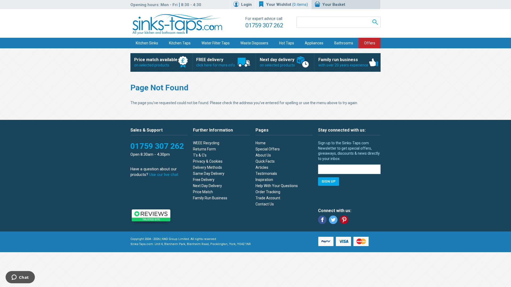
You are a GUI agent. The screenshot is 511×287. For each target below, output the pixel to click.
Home (261, 143)
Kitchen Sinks (147, 43)
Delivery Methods (207, 167)
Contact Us (265, 204)
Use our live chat (163, 174)
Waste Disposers (254, 43)
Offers (369, 43)
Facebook (322, 220)
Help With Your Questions (277, 186)
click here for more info (215, 62)
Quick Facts (265, 161)
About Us (263, 155)
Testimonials (266, 173)
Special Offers (268, 149)
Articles (262, 167)
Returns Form (204, 149)
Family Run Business (210, 198)
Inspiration (264, 180)
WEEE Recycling (206, 143)
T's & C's (200, 155)
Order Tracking (268, 192)
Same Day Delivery (208, 173)
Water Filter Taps (215, 43)
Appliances (314, 43)
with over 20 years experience (343, 62)
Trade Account (268, 198)
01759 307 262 (264, 25)
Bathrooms (343, 43)
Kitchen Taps (180, 43)
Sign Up (329, 181)
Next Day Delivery (207, 186)
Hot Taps (286, 43)
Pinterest (344, 220)
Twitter (333, 220)
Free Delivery (204, 180)
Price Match (203, 192)
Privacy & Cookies (207, 161)
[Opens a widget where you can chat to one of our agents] (20, 277)
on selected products (156, 62)
